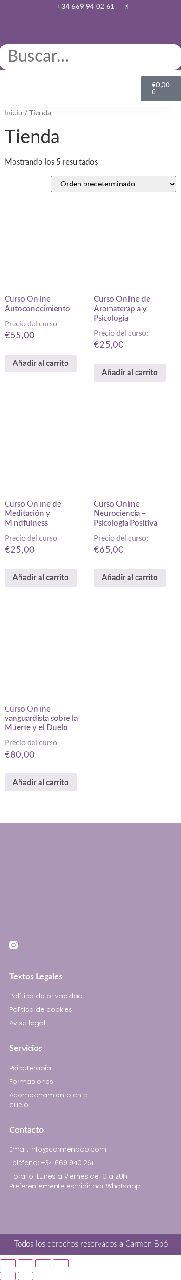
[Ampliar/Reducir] (8, 1263)
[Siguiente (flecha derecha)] (25, 1276)
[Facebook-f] (31, 945)
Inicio (13, 113)
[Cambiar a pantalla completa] (25, 1263)
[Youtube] (49, 945)
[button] (90, 38)
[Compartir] (43, 1263)
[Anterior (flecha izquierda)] (8, 1276)
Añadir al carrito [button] (41, 363)
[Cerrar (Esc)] (61, 1263)
